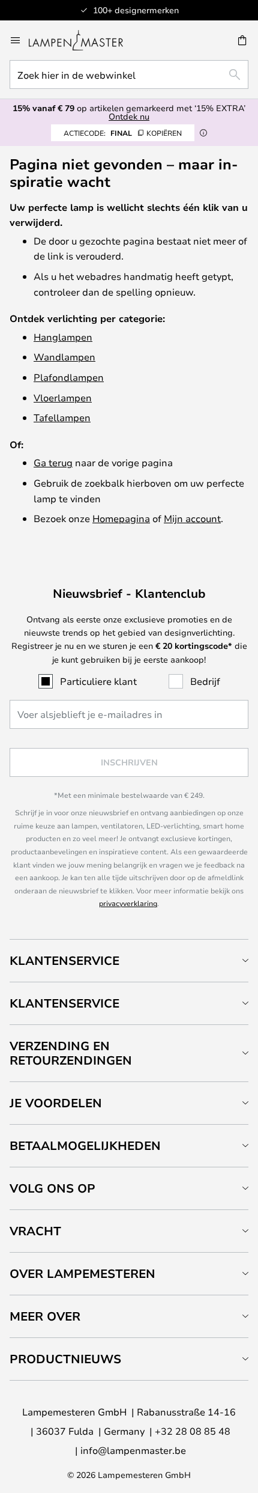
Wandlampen (64, 356)
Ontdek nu (129, 116)
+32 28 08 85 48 (192, 1431)
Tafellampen (62, 417)
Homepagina (121, 518)
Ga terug (53, 462)
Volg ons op (52, 1188)
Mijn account (192, 518)
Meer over (45, 1316)
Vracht (35, 1231)
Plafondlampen (69, 377)
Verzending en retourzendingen (71, 1053)
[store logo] (83, 40)
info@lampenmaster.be (133, 1450)
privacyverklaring (128, 903)
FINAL (123, 133)
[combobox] (129, 74)
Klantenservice (64, 960)
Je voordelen (56, 1103)
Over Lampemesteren (82, 1273)
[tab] (129, 960)
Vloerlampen (63, 397)
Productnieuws (65, 1359)
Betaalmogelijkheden (85, 1145)
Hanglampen (63, 336)
